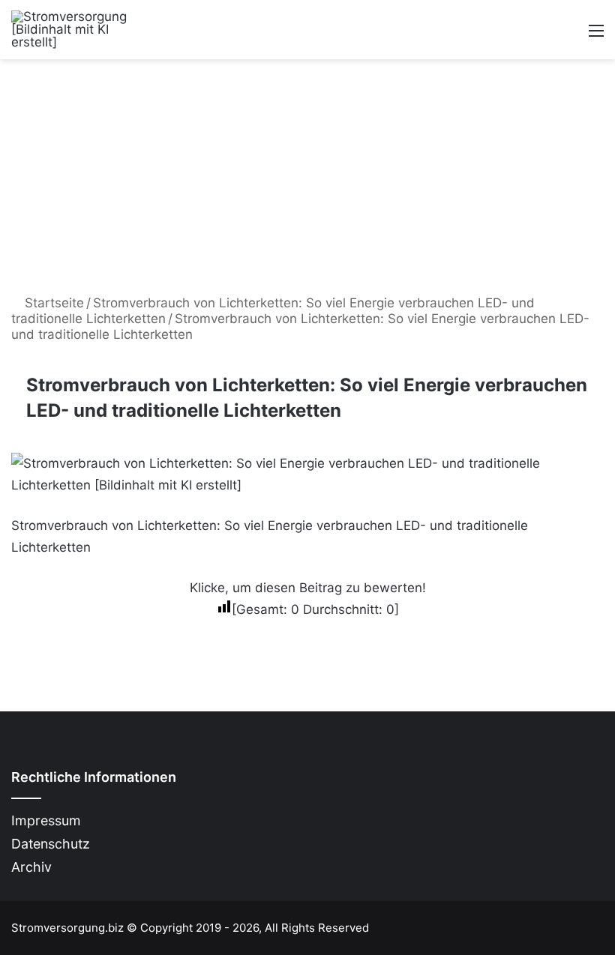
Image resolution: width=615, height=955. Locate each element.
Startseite (52, 302)
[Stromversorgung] (82, 29)
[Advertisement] (307, 172)
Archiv (31, 867)
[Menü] (596, 35)
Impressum (46, 820)
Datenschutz (50, 844)
